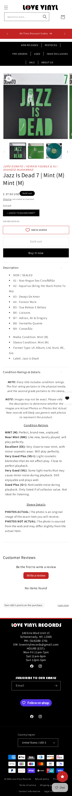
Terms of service (27, 785)
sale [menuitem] (32, 62)
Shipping (7, 199)
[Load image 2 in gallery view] (36, 151)
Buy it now (36, 253)
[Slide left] (4, 152)
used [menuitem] (37, 53)
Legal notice (50, 791)
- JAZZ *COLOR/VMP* (23, 213)
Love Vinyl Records (21, 779)
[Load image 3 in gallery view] (54, 151)
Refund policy (42, 779)
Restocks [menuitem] (51, 45)
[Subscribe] (56, 685)
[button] (10, 7)
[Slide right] (67, 152)
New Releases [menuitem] (29, 45)
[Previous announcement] (7, 33)
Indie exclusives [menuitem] (57, 53)
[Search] (44, 16)
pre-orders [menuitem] (19, 53)
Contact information (29, 791)
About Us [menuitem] (47, 62)
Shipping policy (48, 785)
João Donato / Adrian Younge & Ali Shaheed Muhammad (30, 168)
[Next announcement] (64, 33)
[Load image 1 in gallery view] (18, 151)
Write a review (36, 575)
